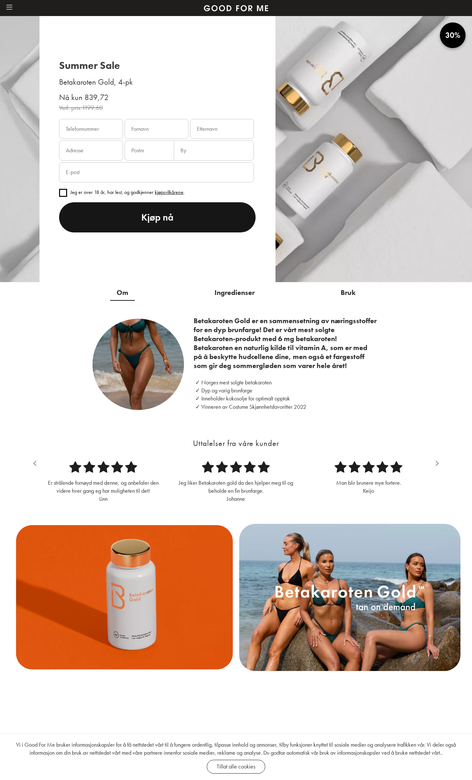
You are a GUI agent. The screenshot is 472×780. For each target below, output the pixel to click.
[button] (9, 8)
